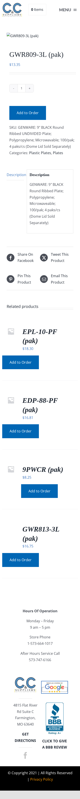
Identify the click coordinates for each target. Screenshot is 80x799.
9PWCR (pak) (42, 469)
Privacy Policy (41, 779)
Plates (58, 152)
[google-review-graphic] (55, 683)
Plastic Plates (40, 152)
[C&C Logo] (12, 4)
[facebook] (25, 755)
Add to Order (28, 112)
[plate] (40, 36)
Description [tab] (15, 174)
